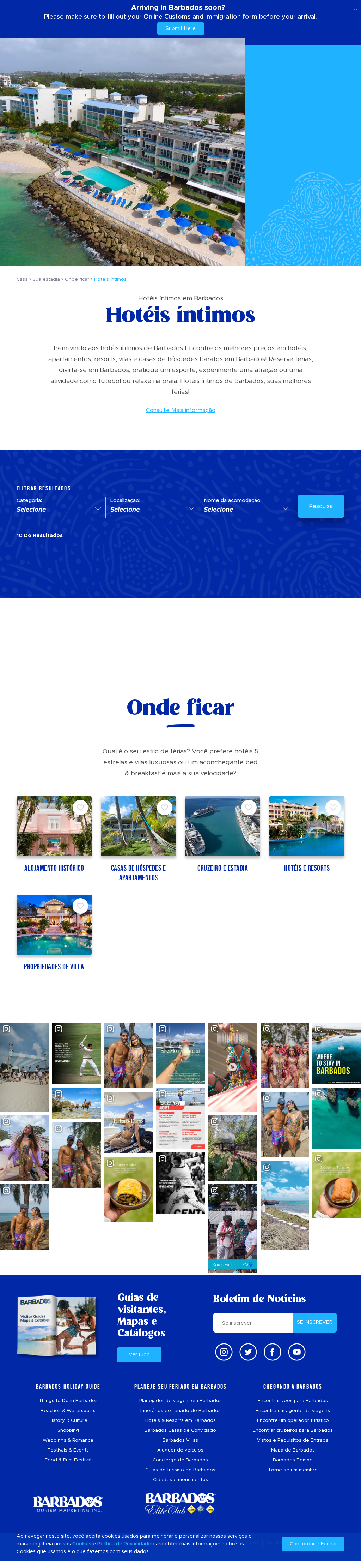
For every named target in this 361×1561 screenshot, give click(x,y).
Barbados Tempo (293, 1460)
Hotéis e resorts (307, 868)
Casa (22, 279)
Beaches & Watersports (68, 1410)
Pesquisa (321, 506)
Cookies (81, 1544)
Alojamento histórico (54, 868)
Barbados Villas (180, 1440)
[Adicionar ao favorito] (80, 807)
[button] (59, 510)
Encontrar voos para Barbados (293, 1401)
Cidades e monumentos (180, 1480)
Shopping (68, 1430)
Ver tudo (139, 1354)
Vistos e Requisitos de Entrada (293, 1440)
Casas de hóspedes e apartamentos (138, 873)
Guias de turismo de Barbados (180, 1470)
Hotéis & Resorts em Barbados (180, 1420)
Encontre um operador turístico (293, 1420)
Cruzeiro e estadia (222, 868)
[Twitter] (248, 1352)
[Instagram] (224, 1352)
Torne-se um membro (293, 1470)
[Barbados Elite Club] (180, 1504)
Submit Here (181, 28)
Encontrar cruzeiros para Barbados (293, 1430)
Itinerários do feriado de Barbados (180, 1410)
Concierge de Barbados (180, 1460)
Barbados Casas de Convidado (180, 1430)
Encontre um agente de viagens (293, 1410)
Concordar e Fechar (313, 1544)
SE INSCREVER (314, 1322)
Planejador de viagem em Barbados (180, 1401)
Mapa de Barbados (293, 1450)
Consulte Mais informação (180, 410)
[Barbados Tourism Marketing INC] (68, 1504)
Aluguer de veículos (180, 1450)
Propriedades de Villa (54, 966)
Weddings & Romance (68, 1440)
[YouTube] (297, 1352)
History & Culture (68, 1420)
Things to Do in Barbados (68, 1401)
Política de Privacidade (124, 1544)
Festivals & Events (68, 1450)
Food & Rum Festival (68, 1460)
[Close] (355, 7)
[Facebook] (272, 1352)
